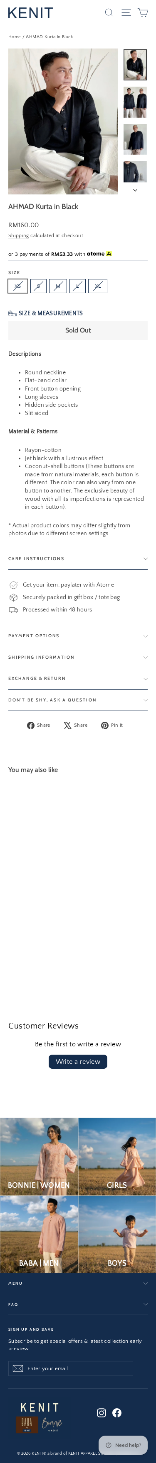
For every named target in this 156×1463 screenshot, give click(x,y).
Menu (15, 1283)
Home (14, 36)
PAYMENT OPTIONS (34, 635)
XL (98, 286)
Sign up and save (31, 1329)
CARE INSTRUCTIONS (36, 558)
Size (14, 273)
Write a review (78, 1061)
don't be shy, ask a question (52, 700)
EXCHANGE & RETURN (37, 678)
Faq (13, 1304)
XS (18, 286)
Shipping (18, 235)
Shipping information (41, 657)
